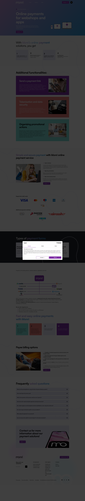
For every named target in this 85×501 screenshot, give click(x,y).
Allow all (55, 257)
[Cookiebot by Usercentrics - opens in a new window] (57, 243)
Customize (42, 257)
